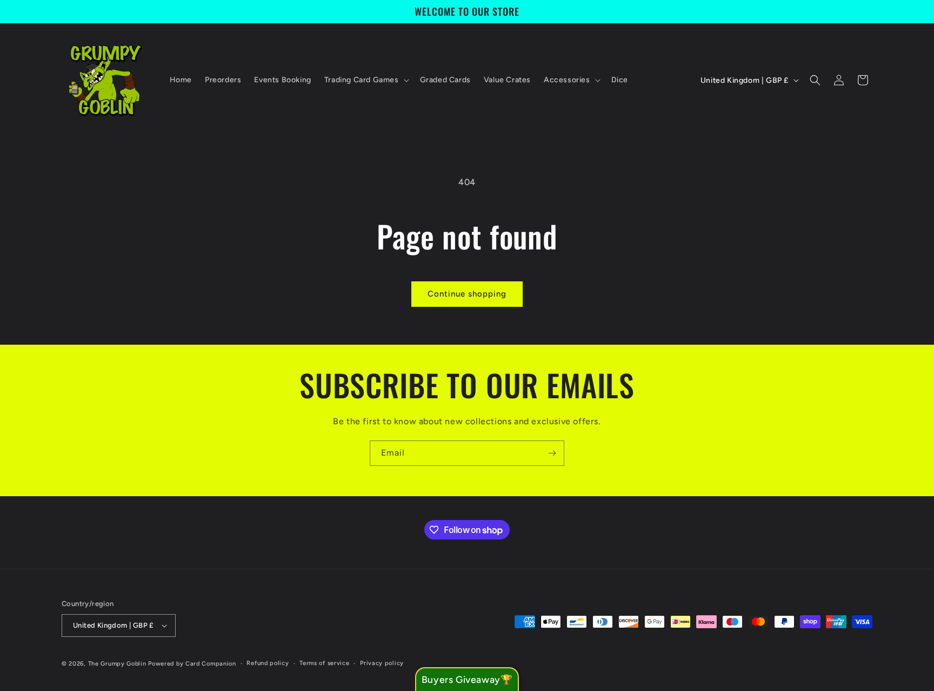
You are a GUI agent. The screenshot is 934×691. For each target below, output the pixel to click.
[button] (365, 80)
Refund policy (267, 663)
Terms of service (324, 663)
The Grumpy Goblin (117, 663)
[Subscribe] (552, 453)
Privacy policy (382, 663)
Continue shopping (467, 294)
